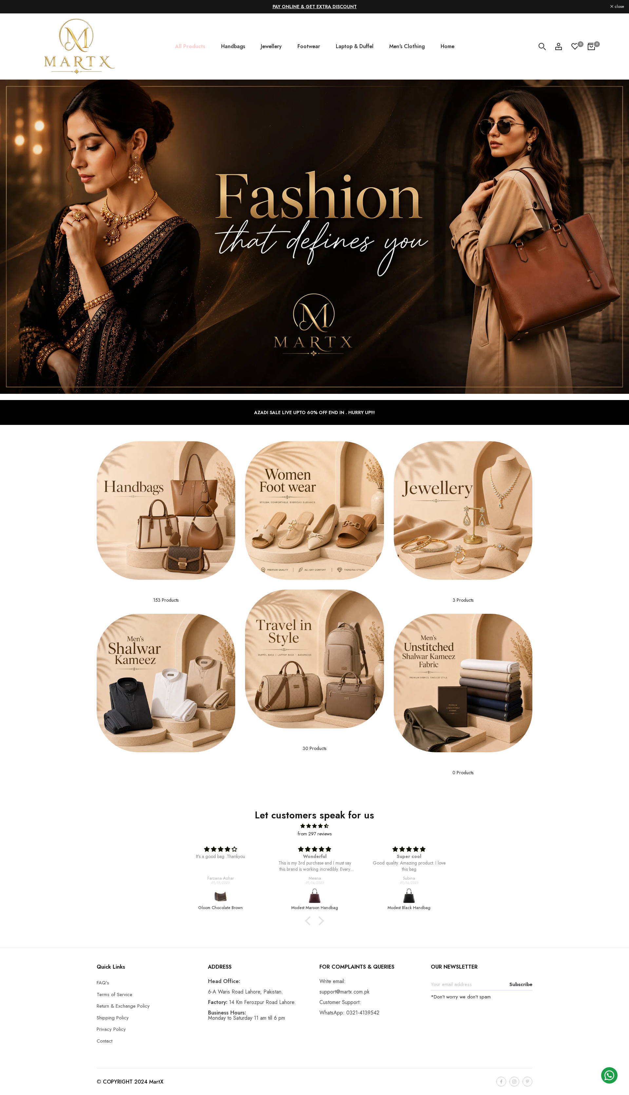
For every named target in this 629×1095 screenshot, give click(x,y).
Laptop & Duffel (354, 46)
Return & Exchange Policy (123, 1006)
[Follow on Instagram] (514, 1081)
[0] (575, 46)
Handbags (233, 46)
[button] (309, 920)
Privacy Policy (111, 1029)
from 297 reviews (315, 833)
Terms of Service (114, 994)
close (13, 7)
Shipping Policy (113, 1017)
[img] (314, 826)
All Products (190, 46)
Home (447, 46)
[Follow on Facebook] (501, 1081)
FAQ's (103, 982)
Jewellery (271, 46)
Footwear (308, 46)
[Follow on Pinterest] (527, 1081)
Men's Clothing (407, 46)
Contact (104, 1041)
